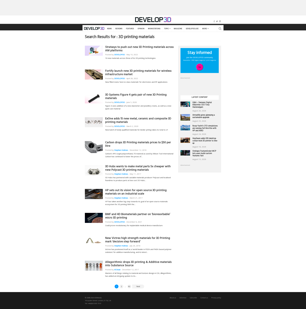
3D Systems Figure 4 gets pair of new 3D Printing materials (136, 96)
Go (199, 67)
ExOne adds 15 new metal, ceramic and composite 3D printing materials (138, 120)
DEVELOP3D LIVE (192, 29)
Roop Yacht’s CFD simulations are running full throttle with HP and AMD (205, 128)
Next (138, 286)
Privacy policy (216, 298)
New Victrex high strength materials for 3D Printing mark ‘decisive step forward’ (137, 240)
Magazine (178, 29)
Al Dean (117, 269)
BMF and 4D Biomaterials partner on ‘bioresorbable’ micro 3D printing (137, 216)
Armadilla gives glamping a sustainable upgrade (203, 116)
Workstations (154, 29)
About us (173, 298)
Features (130, 29)
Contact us (204, 298)
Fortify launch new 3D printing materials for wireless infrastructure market (138, 72)
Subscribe (193, 298)
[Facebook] (214, 21)
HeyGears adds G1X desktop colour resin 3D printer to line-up (205, 141)
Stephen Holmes (121, 150)
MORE (204, 29)
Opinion (141, 29)
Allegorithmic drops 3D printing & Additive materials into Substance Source (138, 264)
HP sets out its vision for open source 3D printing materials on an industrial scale (136, 192)
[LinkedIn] (220, 21)
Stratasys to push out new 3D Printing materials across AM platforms (139, 49)
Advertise (182, 298)
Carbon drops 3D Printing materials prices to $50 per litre (138, 144)
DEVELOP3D (119, 54)
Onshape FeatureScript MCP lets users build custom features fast (204, 153)
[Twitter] (217, 21)
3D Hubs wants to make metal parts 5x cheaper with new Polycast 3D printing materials (138, 168)
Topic (166, 29)
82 (129, 286)
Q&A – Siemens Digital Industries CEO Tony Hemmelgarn (202, 105)
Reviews (118, 29)
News (109, 29)
